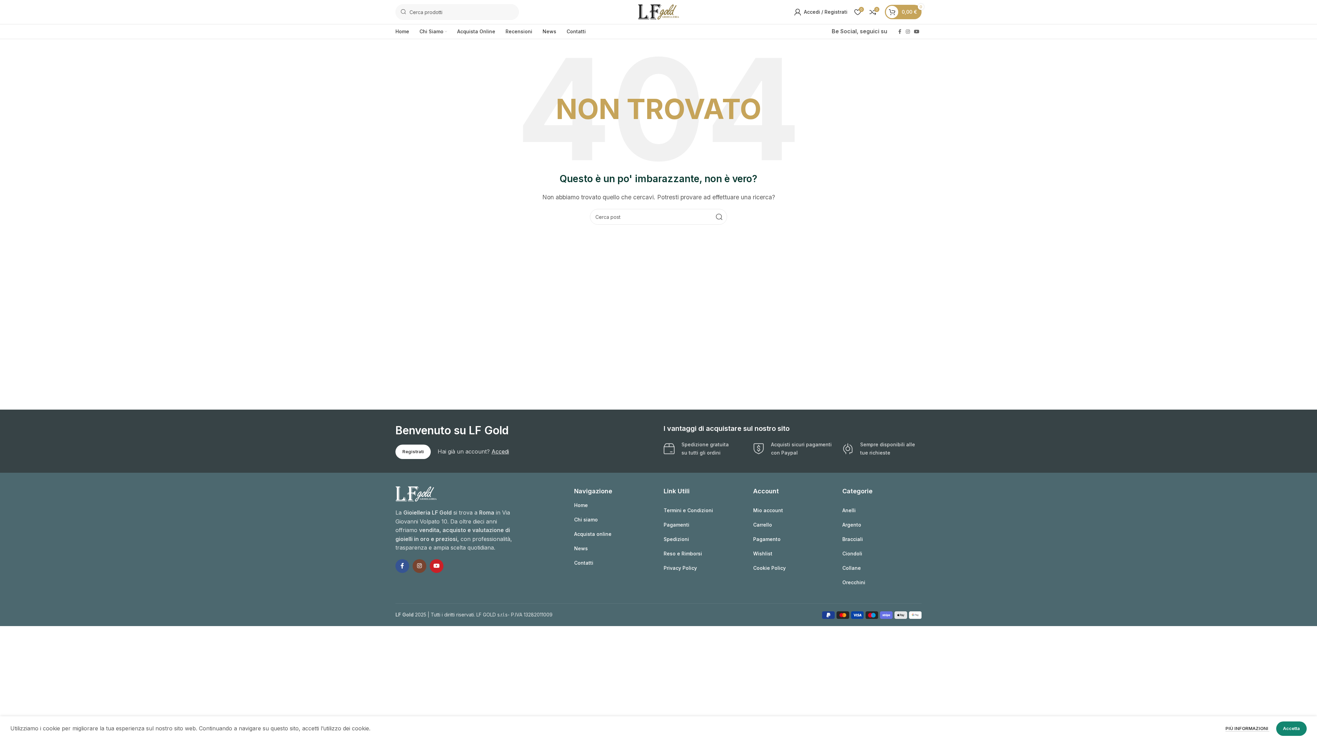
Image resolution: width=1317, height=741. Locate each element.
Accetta (1291, 728)
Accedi (500, 451)
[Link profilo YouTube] (917, 31)
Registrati (413, 451)
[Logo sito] (658, 11)
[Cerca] (719, 217)
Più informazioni (1247, 728)
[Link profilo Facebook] (899, 31)
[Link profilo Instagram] (908, 31)
